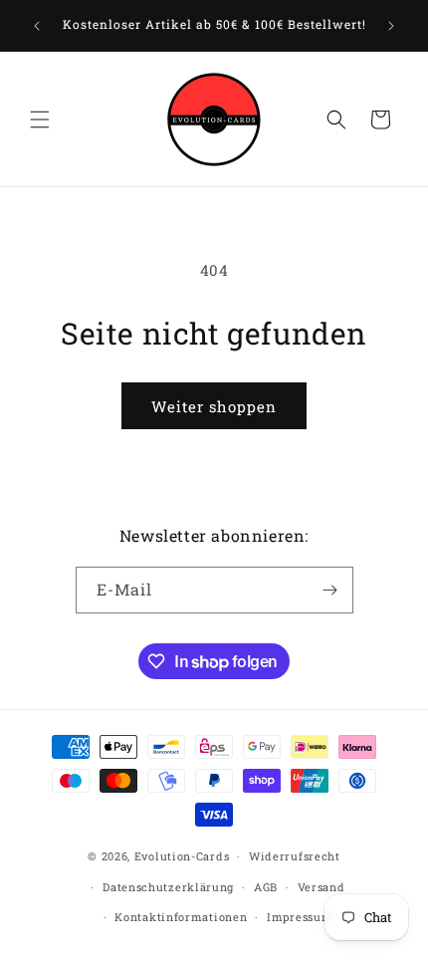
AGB (266, 886)
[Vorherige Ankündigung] (37, 26)
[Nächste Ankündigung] (391, 26)
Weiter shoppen (214, 406)
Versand (321, 886)
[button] (40, 119)
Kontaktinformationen (180, 916)
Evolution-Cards (182, 855)
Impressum (299, 916)
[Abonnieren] (330, 590)
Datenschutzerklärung (168, 886)
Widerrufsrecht (294, 855)
